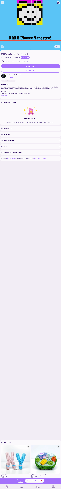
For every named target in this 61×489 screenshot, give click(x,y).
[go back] (2, 2)
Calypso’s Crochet (15, 75)
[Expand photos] (2, 46)
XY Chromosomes (8, 475)
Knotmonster (4, 476)
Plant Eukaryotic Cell (39, 475)
